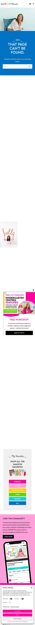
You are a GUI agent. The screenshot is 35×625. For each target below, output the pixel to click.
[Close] (33, 290)
